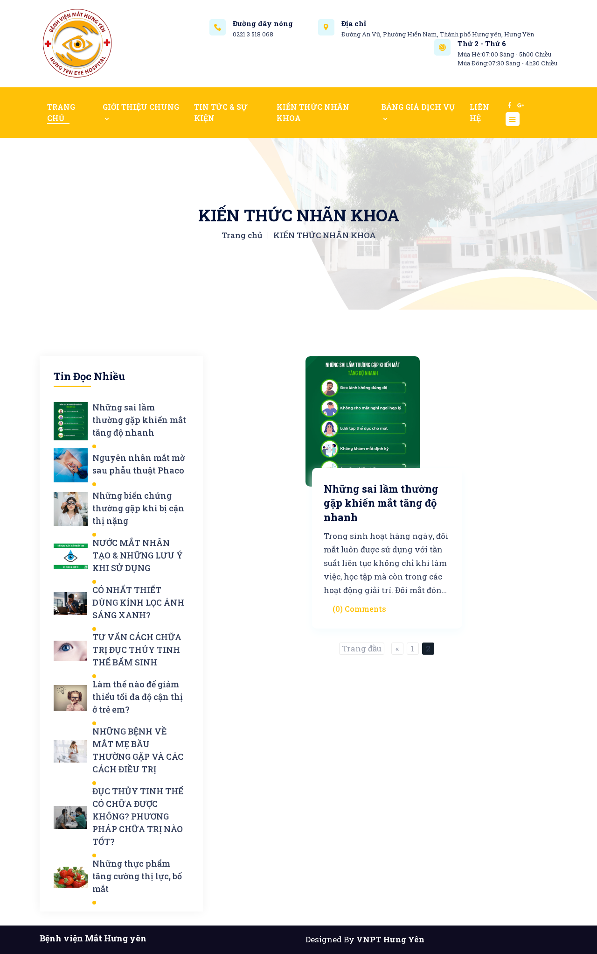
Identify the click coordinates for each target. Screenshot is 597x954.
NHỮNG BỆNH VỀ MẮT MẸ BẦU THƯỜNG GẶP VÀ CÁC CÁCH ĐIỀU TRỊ (137, 750)
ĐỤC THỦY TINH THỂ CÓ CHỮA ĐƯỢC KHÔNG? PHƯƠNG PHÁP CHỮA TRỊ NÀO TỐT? (137, 816)
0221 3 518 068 (253, 34)
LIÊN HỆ (479, 112)
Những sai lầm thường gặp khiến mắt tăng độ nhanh (139, 420)
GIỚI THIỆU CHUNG (141, 107)
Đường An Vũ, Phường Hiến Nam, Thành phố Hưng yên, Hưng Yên (437, 34)
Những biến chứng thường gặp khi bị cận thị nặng (138, 508)
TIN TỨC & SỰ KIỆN (221, 112)
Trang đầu (362, 648)
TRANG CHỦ (61, 112)
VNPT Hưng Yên (390, 939)
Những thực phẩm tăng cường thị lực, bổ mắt (137, 876)
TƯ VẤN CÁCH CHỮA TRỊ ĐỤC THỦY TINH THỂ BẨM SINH (136, 649)
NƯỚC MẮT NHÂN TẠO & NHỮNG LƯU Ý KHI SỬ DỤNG (137, 555)
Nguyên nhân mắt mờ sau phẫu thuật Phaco (138, 464)
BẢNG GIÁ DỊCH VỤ (418, 107)
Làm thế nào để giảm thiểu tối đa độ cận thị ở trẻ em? (137, 696)
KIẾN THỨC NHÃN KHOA (313, 112)
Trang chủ (242, 235)
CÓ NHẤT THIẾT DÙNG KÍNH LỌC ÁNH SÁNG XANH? (138, 602)
